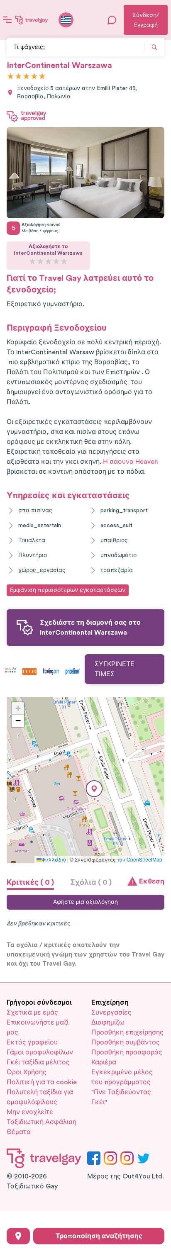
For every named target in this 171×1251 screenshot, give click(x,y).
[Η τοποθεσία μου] (18, 1236)
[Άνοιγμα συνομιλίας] (112, 20)
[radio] (11, 77)
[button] (94, 788)
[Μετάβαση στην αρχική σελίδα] (31, 20)
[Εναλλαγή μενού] (7, 20)
